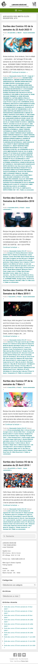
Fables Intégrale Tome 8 (17, 262)
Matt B (19, 33)
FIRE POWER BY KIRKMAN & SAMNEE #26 (18, 115)
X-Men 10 (24, 280)
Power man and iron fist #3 (17, 524)
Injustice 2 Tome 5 (29, 262)
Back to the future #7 (17, 513)
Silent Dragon (25, 271)
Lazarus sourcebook (28, 520)
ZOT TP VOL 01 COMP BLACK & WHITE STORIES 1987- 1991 (17, 189)
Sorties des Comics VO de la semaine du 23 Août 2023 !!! (18, 27)
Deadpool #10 (20, 107)
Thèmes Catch (24, 661)
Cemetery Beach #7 (18, 347)
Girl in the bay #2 (21, 356)
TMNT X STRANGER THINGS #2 (12, 173)
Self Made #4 (31, 364)
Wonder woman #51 (21, 527)
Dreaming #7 (12, 356)
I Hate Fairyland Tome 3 (14, 437)
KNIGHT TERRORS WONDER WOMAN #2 (19, 137)
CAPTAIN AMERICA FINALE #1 (21, 98)
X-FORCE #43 (24, 184)
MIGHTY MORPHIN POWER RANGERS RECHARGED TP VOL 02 (16, 147)
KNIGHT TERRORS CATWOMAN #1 (17, 128)
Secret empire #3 (19, 446)
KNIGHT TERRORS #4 (27, 125)
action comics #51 (12, 511)
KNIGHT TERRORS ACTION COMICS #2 (14, 127)
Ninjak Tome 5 (14, 445)
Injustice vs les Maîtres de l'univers (13, 264)
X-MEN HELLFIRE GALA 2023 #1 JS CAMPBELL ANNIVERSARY (17, 186)
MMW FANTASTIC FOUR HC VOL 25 (17, 151)
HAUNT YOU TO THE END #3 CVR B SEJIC (18, 119)
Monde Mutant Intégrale (14, 269)
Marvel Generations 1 (26, 441)
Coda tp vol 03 (16, 102)
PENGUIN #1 (29, 157)
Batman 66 (30, 344)
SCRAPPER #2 (15, 162)
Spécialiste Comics (8, 273)
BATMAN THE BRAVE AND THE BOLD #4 (15, 92)
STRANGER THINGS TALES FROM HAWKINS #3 (17, 170)
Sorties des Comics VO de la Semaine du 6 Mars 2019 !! (18, 291)
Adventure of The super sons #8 (16, 342)
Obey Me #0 (13, 364)
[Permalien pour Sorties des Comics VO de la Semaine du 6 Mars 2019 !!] (18, 317)
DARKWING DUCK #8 (12, 105)
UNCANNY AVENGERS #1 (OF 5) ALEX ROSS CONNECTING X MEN (17, 175)
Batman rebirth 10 (8, 434)
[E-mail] (24, 655)
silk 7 (26, 524)
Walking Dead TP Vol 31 (10, 369)
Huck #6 (22, 518)
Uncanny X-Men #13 (26, 366)
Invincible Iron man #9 (15, 124)
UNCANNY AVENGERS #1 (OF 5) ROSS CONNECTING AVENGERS (16, 178)
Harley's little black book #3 (11, 518)
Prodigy (18, 271)
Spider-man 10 (19, 273)
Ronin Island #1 (22, 364)
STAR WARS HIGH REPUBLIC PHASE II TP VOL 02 (17, 168)
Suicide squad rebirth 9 (20, 450)
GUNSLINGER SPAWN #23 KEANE (16, 118)
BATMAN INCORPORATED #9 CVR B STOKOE (16, 91)
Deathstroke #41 (16, 353)
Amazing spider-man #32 (10, 85)
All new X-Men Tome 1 (20, 432)
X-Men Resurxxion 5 (18, 452)
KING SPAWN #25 (15, 125)
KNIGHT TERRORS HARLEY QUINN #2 (21, 133)
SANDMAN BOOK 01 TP (16, 160)
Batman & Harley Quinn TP (19, 344)
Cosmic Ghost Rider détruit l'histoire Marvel (21, 256)
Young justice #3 (12, 373)
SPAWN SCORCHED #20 (27, 162)
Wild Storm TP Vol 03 (23, 369)
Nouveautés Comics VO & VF (18, 76)
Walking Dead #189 (29, 367)
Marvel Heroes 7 (10, 267)
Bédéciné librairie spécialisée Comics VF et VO (16, 345)
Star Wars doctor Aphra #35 (23, 166)
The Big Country (21, 278)
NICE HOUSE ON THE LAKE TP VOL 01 (14, 157)
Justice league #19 (22, 360)
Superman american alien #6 (19, 525)
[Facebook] (15, 655)
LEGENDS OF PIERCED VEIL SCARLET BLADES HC (16, 139)
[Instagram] (19, 655)
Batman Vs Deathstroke (20, 255)
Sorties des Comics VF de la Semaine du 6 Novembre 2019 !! (18, 201)
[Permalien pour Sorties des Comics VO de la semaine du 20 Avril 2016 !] (18, 489)
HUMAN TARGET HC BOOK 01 (19, 122)
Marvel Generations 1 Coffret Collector (14, 443)
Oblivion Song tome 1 (24, 445)
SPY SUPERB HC (8, 164)
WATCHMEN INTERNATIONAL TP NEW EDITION (18, 180)
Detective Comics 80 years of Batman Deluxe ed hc (18, 354)
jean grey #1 (25, 124)
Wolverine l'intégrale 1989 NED (12, 280)
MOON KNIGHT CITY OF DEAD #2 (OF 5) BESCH (17, 152)
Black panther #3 (25, 94)
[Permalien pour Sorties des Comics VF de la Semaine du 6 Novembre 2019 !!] (18, 228)
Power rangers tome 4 (9, 271)
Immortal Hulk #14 (11, 360)
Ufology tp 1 (12, 527)
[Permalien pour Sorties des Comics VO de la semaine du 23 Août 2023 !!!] (18, 54)
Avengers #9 (30, 432)
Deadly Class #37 (28, 351)
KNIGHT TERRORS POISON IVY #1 (13, 135)
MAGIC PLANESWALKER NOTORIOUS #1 (16, 141)
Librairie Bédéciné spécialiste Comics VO (15, 522)
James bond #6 (10, 520)
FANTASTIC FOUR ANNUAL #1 (17, 114)
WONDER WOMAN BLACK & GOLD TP (18, 183)
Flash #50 (30, 516)
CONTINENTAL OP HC (27, 102)
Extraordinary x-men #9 (20, 516)
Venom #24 (22, 179)
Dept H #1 (29, 514)
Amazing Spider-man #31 (22, 83)
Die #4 (23, 355)
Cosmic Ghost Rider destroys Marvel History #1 (17, 350)
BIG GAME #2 (16, 94)
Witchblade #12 (7, 371)
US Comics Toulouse (17, 367)
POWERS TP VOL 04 (9, 159)
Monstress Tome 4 (27, 269)
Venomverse (30, 278)
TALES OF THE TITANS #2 (25, 171)
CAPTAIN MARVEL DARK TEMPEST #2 (14, 100)
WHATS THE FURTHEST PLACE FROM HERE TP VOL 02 (17, 181)
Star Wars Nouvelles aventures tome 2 (14, 277)
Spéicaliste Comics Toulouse (11, 366)
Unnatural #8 (6, 367)
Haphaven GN (20, 358)
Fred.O (22, 207)
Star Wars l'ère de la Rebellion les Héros (21, 275)
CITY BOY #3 (29, 100)
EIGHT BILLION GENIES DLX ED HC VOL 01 (19, 111)
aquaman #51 (7, 513)
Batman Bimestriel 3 (22, 253)
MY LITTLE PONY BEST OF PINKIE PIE (21, 155)
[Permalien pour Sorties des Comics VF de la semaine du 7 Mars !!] (18, 408)
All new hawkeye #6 (24, 511)
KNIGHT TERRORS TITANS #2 (20, 136)
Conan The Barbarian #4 (16, 349)
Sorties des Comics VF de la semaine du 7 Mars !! (18, 382)
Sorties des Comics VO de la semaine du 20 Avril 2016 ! (18, 463)
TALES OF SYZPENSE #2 (10, 171)
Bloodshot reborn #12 (11, 514)
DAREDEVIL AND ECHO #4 (11, 103)
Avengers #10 (11, 253)
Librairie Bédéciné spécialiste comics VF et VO (18, 440)
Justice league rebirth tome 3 (13, 439)
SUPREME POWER (10, 278)
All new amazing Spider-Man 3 (16, 430)
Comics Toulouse (19, 434)
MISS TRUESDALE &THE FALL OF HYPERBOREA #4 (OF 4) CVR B (18, 149)
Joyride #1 (19, 520)
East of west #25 (8, 516)
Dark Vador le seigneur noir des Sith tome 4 (15, 258)
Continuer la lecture (20, 72)
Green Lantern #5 (11, 358)
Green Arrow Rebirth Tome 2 (11, 435)
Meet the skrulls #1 (21, 362)
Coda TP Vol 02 (7, 102)
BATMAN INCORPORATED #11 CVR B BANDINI (19, 89)
